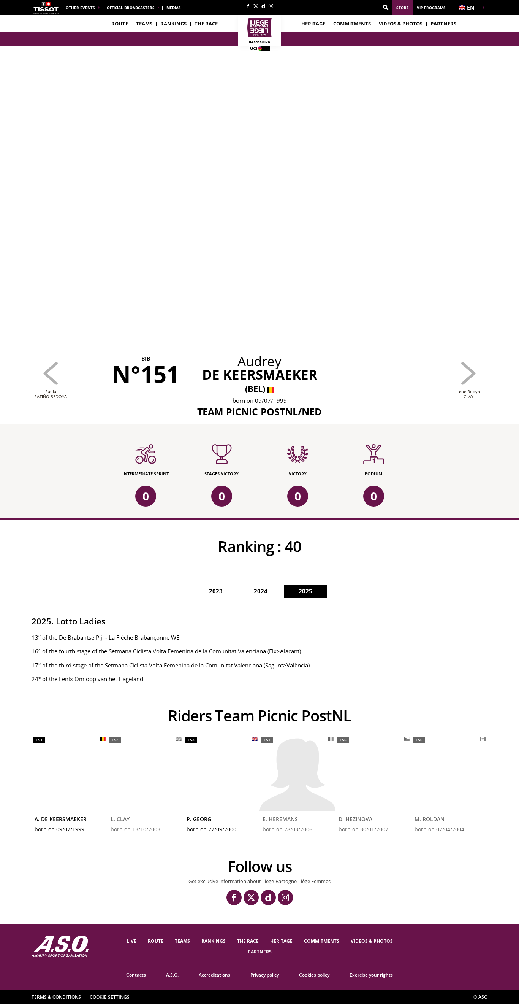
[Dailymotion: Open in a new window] (263, 6)
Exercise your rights (371, 975)
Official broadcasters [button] (131, 7)
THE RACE (248, 941)
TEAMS (182, 941)
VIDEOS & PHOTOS (400, 23)
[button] (385, 7)
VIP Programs (431, 7)
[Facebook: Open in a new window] (248, 6)
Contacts (136, 975)
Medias (173, 7)
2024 (260, 591)
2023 (216, 591)
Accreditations (214, 975)
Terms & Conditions (56, 997)
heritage (313, 23)
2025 (305, 591)
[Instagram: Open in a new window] (271, 6)
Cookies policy (314, 975)
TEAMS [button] (144, 23)
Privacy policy (264, 975)
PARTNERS (443, 23)
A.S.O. (172, 975)
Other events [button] (80, 7)
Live (131, 941)
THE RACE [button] (206, 23)
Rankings (173, 23)
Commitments (352, 23)
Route (119, 23)
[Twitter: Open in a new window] (255, 6)
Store (402, 7)
